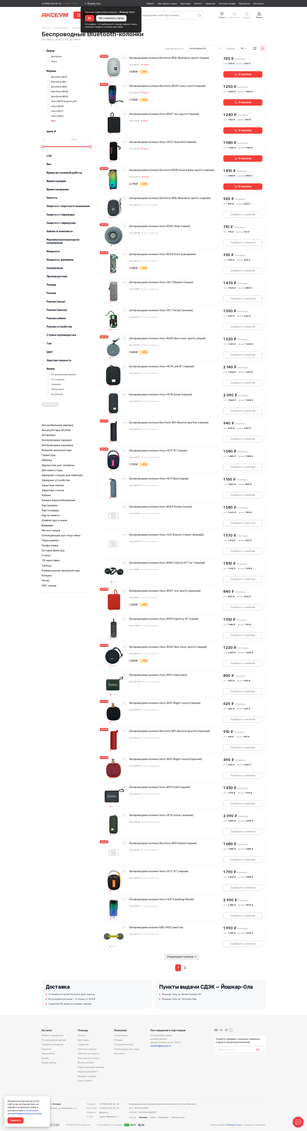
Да (89, 18)
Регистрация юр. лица (126, 1049)
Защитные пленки (53, 485)
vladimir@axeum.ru (160, 1046)
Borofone (56, 56)
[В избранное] (124, 58)
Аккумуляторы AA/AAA (56, 430)
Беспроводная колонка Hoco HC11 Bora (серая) (158, 478)
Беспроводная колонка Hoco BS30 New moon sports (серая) (167, 338)
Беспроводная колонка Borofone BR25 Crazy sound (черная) (167, 86)
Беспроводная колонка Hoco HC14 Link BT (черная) (161, 366)
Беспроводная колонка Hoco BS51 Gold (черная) (159, 787)
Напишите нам (234, 1125)
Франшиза (244, 3)
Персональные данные (91, 1067)
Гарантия (210, 3)
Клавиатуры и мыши (54, 520)
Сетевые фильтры (53, 550)
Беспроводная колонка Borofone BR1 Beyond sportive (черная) (168, 422)
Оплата (198, 3)
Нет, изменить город (111, 18)
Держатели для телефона (58, 465)
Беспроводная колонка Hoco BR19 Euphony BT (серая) (163, 618)
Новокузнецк (178, 1117)
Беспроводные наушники (57, 445)
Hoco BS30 (57, 106)
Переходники (50, 540)
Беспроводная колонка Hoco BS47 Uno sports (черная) (164, 114)
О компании (121, 1035)
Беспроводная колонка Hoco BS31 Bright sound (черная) (164, 703)
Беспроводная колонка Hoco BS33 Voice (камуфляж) (162, 254)
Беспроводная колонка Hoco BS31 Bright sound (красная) (165, 759)
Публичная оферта (88, 1053)
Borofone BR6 (59, 86)
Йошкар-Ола (93, 3)
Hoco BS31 (57, 111)
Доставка (186, 3)
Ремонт (150, 3)
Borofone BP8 (59, 76)
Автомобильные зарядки (57, 425)
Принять (15, 1120)
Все (53, 120)
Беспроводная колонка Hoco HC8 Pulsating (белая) (161, 899)
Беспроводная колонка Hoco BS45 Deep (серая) (159, 226)
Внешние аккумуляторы (57, 450)
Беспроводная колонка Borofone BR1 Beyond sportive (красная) (169, 731)
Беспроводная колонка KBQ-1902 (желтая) (156, 927)
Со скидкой (57, 379)
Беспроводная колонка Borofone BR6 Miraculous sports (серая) (169, 57)
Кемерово (163, 1117)
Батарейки (48, 435)
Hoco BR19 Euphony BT (64, 101)
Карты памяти (51, 515)
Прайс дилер (49, 1062)
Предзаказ (57, 389)
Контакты (259, 3)
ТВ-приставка (51, 560)
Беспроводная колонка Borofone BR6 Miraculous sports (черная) (169, 198)
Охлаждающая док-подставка (61, 535)
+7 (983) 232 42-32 (51, 3)
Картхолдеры (50, 510)
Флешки (47, 575)
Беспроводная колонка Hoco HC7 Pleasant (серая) (161, 282)
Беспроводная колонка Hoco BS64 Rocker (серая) (160, 506)
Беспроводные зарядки (57, 440)
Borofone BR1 (58, 81)
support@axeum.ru (109, 1116)
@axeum (103, 1112)
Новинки (56, 384)
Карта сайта (85, 1080)
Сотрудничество (123, 1044)
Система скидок (227, 3)
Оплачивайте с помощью (109, 1125)
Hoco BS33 (57, 116)
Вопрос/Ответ (86, 1062)
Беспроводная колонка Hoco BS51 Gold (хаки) (158, 675)
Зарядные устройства (56, 480)
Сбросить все (50, 404)
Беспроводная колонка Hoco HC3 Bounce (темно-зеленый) (166, 534)
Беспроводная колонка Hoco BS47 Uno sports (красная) (164, 590)
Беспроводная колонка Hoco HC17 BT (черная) (158, 871)
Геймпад (47, 460)
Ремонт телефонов (52, 1035)
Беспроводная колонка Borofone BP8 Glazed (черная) (163, 843)
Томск (153, 1117)
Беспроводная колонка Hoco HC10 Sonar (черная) (160, 394)
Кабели (46, 495)
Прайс (45, 1058)
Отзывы (118, 1040)
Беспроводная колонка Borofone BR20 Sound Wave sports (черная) (171, 170)
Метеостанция (51, 530)
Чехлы (45, 580)
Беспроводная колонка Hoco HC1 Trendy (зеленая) (161, 310)
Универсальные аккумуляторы (61, 570)
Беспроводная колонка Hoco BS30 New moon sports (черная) (168, 646)
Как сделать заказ (167, 3)
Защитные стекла (53, 490)
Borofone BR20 (59, 91)
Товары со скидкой (52, 1044)
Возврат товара (87, 1076)
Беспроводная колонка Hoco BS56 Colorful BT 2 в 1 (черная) (167, 562)
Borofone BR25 (59, 96)
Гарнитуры (48, 455)
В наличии (57, 394)
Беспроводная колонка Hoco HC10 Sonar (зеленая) (161, 815)
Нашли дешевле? (88, 1071)
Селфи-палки (50, 545)
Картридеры (50, 505)
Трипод (46, 565)
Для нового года (52, 470)
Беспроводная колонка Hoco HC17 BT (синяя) (158, 450)
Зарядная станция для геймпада (62, 475)
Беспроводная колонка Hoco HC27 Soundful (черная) (162, 142)
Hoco (54, 61)
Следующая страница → (181, 956)
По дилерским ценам (63, 374)
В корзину (244, 74)
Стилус (46, 555)
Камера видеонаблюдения (58, 500)
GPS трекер (49, 585)
